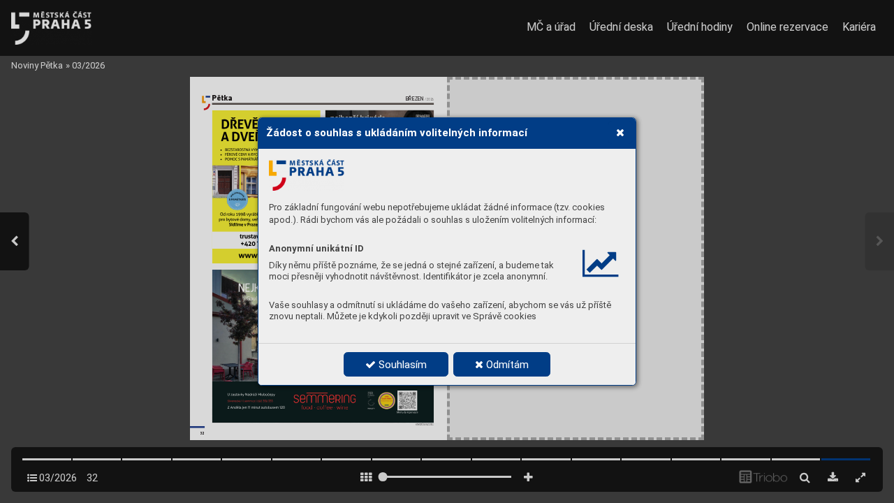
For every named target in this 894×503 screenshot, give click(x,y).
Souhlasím (401, 364)
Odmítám (506, 364)
